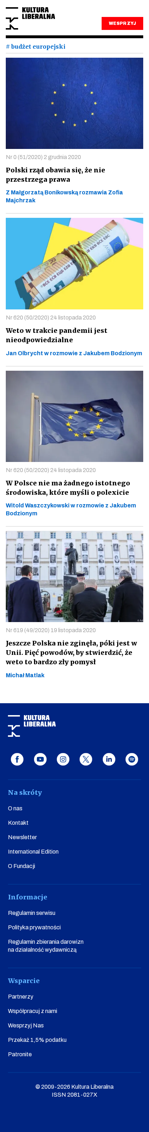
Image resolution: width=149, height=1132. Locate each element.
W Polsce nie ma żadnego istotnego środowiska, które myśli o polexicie (68, 488)
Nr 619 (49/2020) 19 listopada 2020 (51, 630)
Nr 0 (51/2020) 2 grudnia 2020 (43, 157)
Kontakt (18, 823)
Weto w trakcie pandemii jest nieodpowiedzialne (56, 335)
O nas (15, 808)
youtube (40, 759)
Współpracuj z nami (32, 1011)
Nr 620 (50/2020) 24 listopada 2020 (51, 317)
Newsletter (22, 837)
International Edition (33, 852)
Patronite (20, 1054)
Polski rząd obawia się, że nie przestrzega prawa (55, 175)
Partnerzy (20, 997)
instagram (63, 759)
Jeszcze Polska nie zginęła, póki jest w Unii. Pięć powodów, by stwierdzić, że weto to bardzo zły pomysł (71, 652)
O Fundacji (21, 866)
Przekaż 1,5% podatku (37, 1040)
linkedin (109, 759)
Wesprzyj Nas (26, 1025)
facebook (17, 759)
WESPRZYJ (122, 23)
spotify (131, 759)
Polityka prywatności (34, 927)
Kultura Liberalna (30, 18)
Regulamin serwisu (31, 913)
